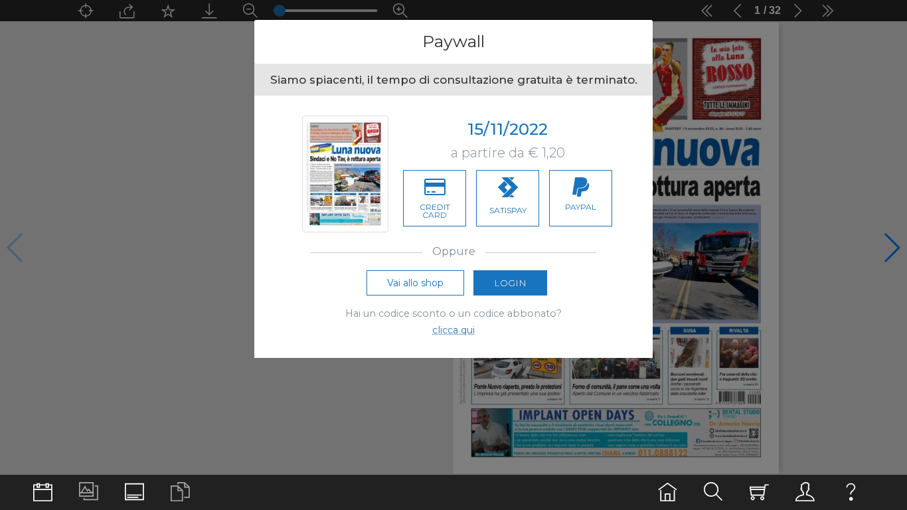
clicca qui (453, 330)
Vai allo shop (415, 283)
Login (510, 283)
